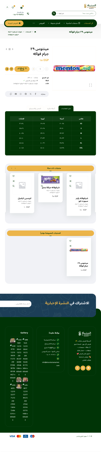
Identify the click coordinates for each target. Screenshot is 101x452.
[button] (55, 13)
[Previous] (15, 168)
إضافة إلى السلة (20, 69)
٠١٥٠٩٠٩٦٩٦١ (51, 354)
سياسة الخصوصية (50, 340)
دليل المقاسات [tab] (66, 108)
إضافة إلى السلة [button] (77, 216)
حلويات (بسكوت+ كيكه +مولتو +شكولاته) (26, 83)
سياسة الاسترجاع (50, 343)
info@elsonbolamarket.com (50, 364)
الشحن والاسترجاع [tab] (35, 108)
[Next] (11, 168)
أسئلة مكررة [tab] (51, 108)
